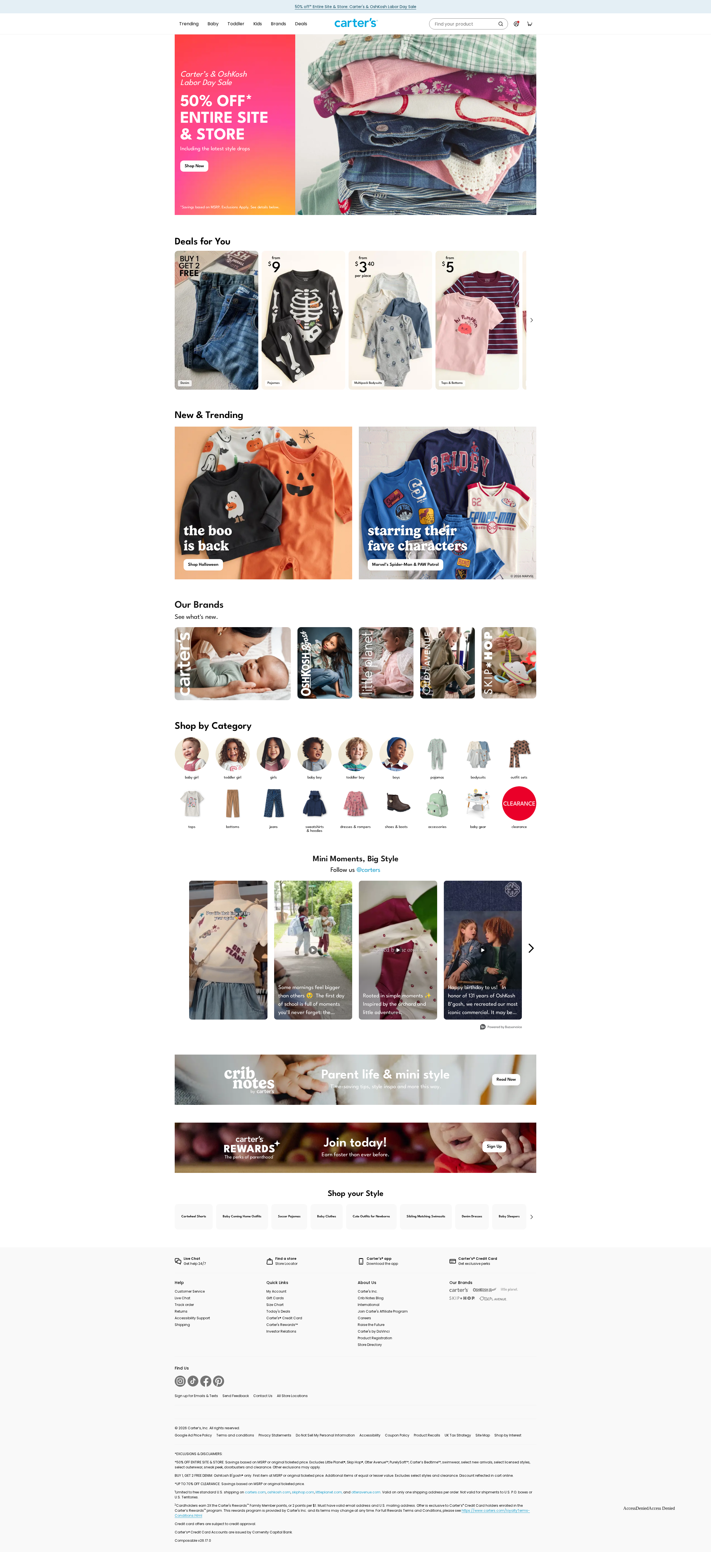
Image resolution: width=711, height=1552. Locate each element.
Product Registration (375, 1338)
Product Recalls (427, 1435)
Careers (364, 1318)
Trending (189, 24)
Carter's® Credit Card (284, 1318)
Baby (213, 24)
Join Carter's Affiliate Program (383, 1311)
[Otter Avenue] (493, 1298)
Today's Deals (278, 1311)
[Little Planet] (509, 1290)
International (368, 1304)
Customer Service (190, 1291)
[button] (531, 320)
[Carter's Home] (355, 22)
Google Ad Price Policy (193, 1435)
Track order (184, 1304)
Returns (181, 1311)
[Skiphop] (462, 1298)
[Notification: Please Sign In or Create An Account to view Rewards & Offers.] (516, 24)
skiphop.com (303, 1492)
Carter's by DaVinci (374, 1331)
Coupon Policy (397, 1435)
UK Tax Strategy (458, 1435)
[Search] (500, 23)
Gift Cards (275, 1298)
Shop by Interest (507, 1435)
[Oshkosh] (485, 1290)
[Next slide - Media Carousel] (530, 948)
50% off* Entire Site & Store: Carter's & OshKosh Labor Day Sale (355, 6)
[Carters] (459, 1290)
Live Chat (182, 1298)
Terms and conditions (235, 1435)
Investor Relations (281, 1331)
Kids (257, 24)
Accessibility (369, 1435)
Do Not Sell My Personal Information (325, 1435)
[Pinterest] (218, 1381)
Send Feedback (235, 1395)
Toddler (235, 24)
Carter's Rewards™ (282, 1324)
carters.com (255, 1492)
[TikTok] (193, 1381)
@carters (368, 870)
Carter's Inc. (368, 1291)
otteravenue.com (365, 1492)
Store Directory (370, 1344)
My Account (276, 1291)
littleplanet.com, (329, 1492)
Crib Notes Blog (371, 1298)
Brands (278, 24)
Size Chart (275, 1304)
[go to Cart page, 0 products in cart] (529, 24)
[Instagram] (180, 1381)
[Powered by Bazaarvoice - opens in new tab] (501, 1027)
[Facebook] (205, 1381)
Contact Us (262, 1395)
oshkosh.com (279, 1492)
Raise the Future (371, 1324)
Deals (301, 24)
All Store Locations (292, 1395)
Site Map (482, 1435)
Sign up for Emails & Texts (196, 1395)
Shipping (182, 1324)
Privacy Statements (275, 1435)
